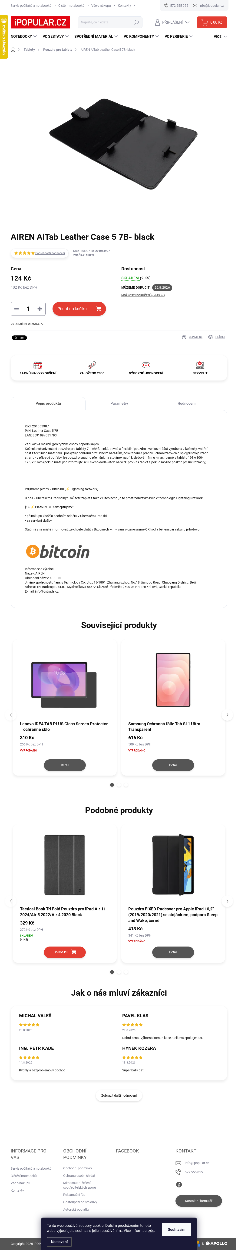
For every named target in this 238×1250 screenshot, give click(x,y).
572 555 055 (194, 1172)
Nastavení (59, 1242)
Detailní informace (25, 323)
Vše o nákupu (101, 5)
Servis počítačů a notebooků (31, 5)
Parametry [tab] (119, 403)
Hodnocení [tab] (186, 403)
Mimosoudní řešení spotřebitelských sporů (79, 1185)
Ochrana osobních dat (79, 1175)
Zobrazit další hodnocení (119, 1095)
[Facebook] (178, 1183)
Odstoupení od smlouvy (80, 1202)
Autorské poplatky (76, 1209)
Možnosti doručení (143, 295)
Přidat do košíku (72, 308)
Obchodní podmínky (77, 1168)
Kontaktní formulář (198, 1201)
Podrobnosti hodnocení (50, 253)
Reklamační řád (74, 1194)
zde (151, 1230)
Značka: (83, 255)
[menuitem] (24, 37)
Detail (65, 765)
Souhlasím (176, 1229)
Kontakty (124, 5)
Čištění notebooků (71, 5)
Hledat (136, 22)
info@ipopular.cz (197, 1163)
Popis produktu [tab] (48, 403)
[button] (112, 784)
